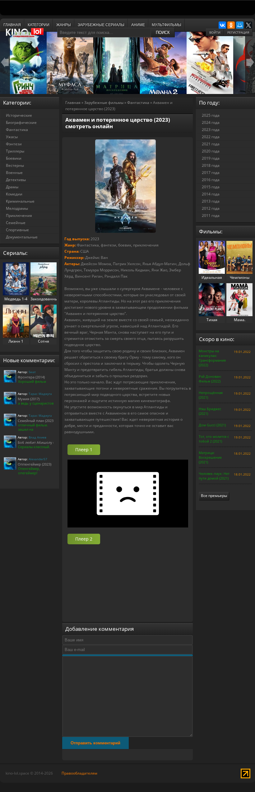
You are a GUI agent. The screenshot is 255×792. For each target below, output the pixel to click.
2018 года (211, 165)
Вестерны (15, 165)
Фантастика (138, 102)
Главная (73, 102)
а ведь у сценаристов (35, 403)
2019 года (211, 158)
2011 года (211, 215)
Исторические (19, 115)
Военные (14, 172)
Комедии (14, 194)
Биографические (21, 122)
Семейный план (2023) (36, 420)
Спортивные (17, 229)
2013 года (211, 201)
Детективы (16, 179)
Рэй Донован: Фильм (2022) (210, 378)
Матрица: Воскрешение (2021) (210, 457)
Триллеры (15, 151)
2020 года (211, 151)
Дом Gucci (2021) (212, 425)
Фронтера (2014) (31, 377)
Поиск (163, 32)
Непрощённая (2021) (211, 395)
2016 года (211, 179)
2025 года (211, 115)
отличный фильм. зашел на (33, 427)
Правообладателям (79, 773)
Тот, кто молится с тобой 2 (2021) (214, 438)
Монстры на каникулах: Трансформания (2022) (212, 358)
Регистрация (238, 32)
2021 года (211, 144)
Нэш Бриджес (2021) (210, 411)
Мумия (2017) (28, 398)
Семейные (16, 222)
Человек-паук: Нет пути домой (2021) (214, 475)
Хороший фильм (32, 381)
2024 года (211, 122)
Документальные (22, 237)
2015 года (211, 187)
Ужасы (12, 136)
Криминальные (20, 201)
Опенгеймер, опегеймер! (29, 470)
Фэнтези (14, 144)
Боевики (13, 158)
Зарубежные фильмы (103, 102)
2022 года (211, 136)
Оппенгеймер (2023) (34, 464)
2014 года (211, 194)
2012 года (211, 208)
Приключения (19, 215)
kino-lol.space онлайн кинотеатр (27, 35)
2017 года (211, 172)
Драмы (12, 187)
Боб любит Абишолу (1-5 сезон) (44, 442)
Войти (214, 32)
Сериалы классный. (34, 446)
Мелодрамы (17, 208)
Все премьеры (214, 495)
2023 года (211, 129)
